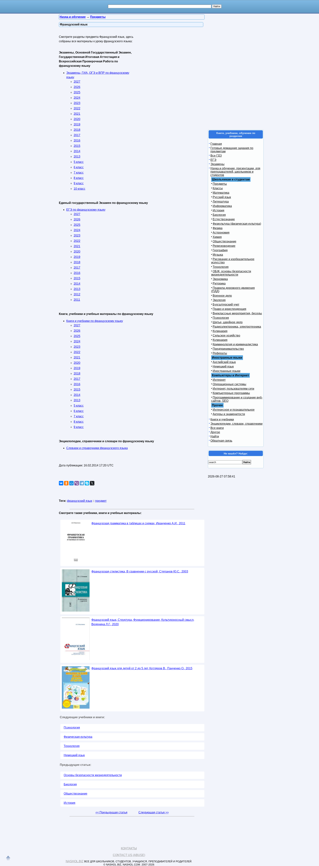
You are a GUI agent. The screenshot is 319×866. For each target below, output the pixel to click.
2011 (77, 299)
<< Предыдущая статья (111, 812)
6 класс (79, 167)
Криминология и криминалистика (235, 344)
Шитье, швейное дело (228, 322)
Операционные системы (229, 384)
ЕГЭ (213, 159)
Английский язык (224, 362)
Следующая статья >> (153, 812)
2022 (77, 108)
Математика (221, 192)
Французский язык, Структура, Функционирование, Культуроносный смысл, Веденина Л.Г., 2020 (142, 622)
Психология (72, 727)
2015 (77, 145)
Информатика (222, 206)
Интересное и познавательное (234, 409)
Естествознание (224, 219)
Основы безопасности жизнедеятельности (93, 775)
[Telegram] (82, 483)
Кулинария (220, 331)
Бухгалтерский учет (226, 304)
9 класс (79, 183)
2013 (77, 156)
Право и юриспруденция (229, 308)
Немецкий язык (74, 755)
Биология (70, 784)
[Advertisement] (169, 57)
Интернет (219, 379)
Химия (217, 237)
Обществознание (75, 793)
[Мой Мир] (71, 483)
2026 (77, 87)
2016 (77, 140)
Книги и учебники (222, 419)
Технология (72, 746)
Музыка (218, 254)
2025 (77, 92)
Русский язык (222, 197)
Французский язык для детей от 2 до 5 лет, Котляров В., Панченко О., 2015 (141, 668)
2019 (77, 124)
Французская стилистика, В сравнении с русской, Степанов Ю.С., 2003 (139, 571)
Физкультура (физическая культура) (237, 223)
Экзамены (217, 164)
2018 (77, 129)
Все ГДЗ (216, 155)
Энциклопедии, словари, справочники (236, 423)
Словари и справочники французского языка (97, 448)
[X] (92, 483)
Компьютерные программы (231, 393)
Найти (214, 436)
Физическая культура (78, 736)
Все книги (217, 427)
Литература (221, 201)
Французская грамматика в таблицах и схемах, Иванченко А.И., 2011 (138, 523)
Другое (215, 432)
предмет (101, 500)
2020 (77, 119)
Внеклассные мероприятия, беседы (237, 313)
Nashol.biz (74, 861)
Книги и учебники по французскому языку (94, 320)
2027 (77, 81)
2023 (77, 103)
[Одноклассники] (66, 483)
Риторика (219, 283)
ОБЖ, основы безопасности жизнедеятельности (231, 273)
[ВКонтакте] (61, 483)
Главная (216, 143)
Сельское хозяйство (226, 335)
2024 (77, 97)
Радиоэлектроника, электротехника (237, 326)
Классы (218, 188)
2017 (77, 135)
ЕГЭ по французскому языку (85, 209)
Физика (217, 228)
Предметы (220, 183)
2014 (77, 151)
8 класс (79, 178)
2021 (77, 113)
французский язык (79, 500)
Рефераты (220, 353)
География (220, 250)
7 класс (79, 172)
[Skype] (87, 483)
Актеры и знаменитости (229, 414)
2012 (77, 294)
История (69, 802)
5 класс (79, 161)
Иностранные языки (226, 370)
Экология (219, 300)
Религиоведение (224, 245)
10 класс (79, 188)
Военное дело (222, 295)
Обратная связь (221, 440)
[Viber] (76, 483)
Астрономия (221, 232)
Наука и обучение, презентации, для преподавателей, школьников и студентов (235, 172)
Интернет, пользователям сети (233, 388)
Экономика (220, 279)
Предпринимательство (228, 348)
